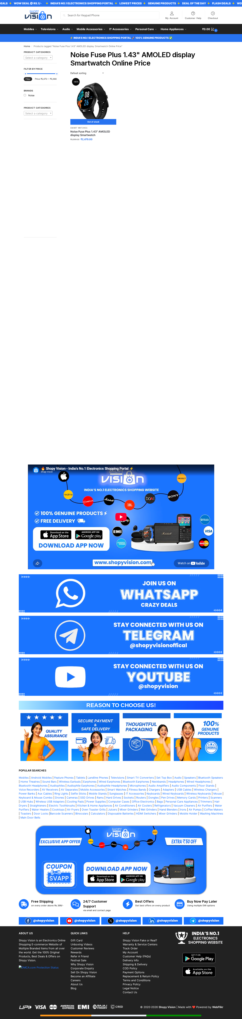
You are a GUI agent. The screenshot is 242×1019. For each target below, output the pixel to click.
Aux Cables (45, 793)
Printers (203, 797)
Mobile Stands (98, 793)
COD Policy (130, 968)
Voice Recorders (29, 789)
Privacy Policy (132, 984)
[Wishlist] (111, 83)
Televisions (117, 777)
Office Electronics (143, 801)
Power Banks (27, 793)
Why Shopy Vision (82, 964)
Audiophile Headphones (112, 785)
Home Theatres (30, 781)
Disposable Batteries (121, 813)
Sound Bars (49, 781)
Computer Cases (118, 801)
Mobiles (24, 777)
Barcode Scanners (61, 813)
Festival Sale (78, 960)
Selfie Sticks (78, 793)
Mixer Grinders (129, 809)
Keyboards (153, 793)
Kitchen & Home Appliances (94, 805)
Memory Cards (186, 797)
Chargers (154, 789)
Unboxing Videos (81, 944)
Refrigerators (162, 805)
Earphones (89, 781)
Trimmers (206, 801)
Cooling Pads (75, 801)
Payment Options (133, 972)
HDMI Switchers (146, 813)
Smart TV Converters (140, 777)
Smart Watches (78, 128)
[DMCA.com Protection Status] (43, 967)
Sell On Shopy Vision (84, 972)
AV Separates (69, 789)
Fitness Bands (137, 789)
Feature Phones (64, 777)
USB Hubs (26, 801)
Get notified (93, 146)
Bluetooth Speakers (210, 777)
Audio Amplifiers (158, 785)
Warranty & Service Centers (140, 944)
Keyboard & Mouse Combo (36, 797)
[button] (210, 29)
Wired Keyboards (173, 793)
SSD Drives (87, 797)
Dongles (153, 797)
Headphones (176, 781)
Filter (28, 79)
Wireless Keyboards (198, 793)
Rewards (76, 952)
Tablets (80, 777)
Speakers (190, 777)
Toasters (25, 813)
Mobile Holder (188, 813)
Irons (183, 809)
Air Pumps (195, 809)
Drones (59, 797)
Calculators (98, 813)
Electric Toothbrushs (62, 805)
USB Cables (184, 789)
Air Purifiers (205, 805)
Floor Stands (206, 785)
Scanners (216, 797)
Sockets (129, 797)
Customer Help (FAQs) (137, 956)
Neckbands (159, 781)
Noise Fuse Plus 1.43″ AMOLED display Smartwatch (90, 133)
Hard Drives (113, 797)
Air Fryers (73, 809)
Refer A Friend (80, 956)
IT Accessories (135, 793)
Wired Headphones (199, 781)
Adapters (168, 789)
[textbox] (38, 57)
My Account (171, 18)
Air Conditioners (125, 805)
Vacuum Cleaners (184, 805)
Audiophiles (57, 785)
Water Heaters (41, 809)
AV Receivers (50, 789)
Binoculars (81, 813)
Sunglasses (116, 793)
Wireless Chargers (205, 789)
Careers (76, 980)
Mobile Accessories (92, 789)
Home (27, 46)
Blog (73, 988)
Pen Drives (168, 797)
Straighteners (38, 805)
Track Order (130, 948)
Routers (141, 797)
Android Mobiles (41, 777)
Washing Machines (211, 813)
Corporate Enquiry (82, 968)
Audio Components (184, 785)
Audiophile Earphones (81, 785)
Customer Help (193, 18)
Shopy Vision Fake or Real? (140, 940)
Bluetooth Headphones (33, 785)
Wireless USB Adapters (50, 801)
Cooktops (58, 809)
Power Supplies (96, 801)
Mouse (217, 793)
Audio (178, 777)
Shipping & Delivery (135, 964)
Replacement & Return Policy (141, 976)
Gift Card (76, 940)
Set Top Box (164, 777)
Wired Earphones (109, 781)
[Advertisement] (40, 180)
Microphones (138, 785)
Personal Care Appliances (181, 801)
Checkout (213, 18)
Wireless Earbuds (70, 781)
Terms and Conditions (136, 980)
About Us (76, 984)
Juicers (112, 809)
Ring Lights (61, 793)
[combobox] (38, 57)
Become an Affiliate (83, 976)
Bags (160, 801)
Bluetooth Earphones (136, 781)
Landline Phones (98, 777)
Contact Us (130, 992)
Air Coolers (145, 805)
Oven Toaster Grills (94, 809)
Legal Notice (131, 988)
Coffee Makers (213, 809)
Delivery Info (131, 960)
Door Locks (41, 813)
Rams (100, 797)
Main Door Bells (30, 817)
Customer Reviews (82, 948)
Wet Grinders (149, 809)
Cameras (72, 797)
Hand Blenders (168, 809)
